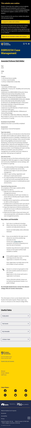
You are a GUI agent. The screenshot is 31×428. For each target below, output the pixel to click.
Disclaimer (3, 413)
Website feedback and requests (8, 410)
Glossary (3, 371)
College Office (17, 241)
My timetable (6, 331)
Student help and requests (7, 361)
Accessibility (4, 416)
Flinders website (5, 373)
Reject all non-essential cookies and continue (14, 36)
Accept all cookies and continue (10, 22)
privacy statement (24, 10)
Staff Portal (3, 375)
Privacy (2, 418)
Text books (5, 323)
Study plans (5, 316)
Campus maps (6, 339)
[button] (24, 43)
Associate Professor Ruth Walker (12, 61)
